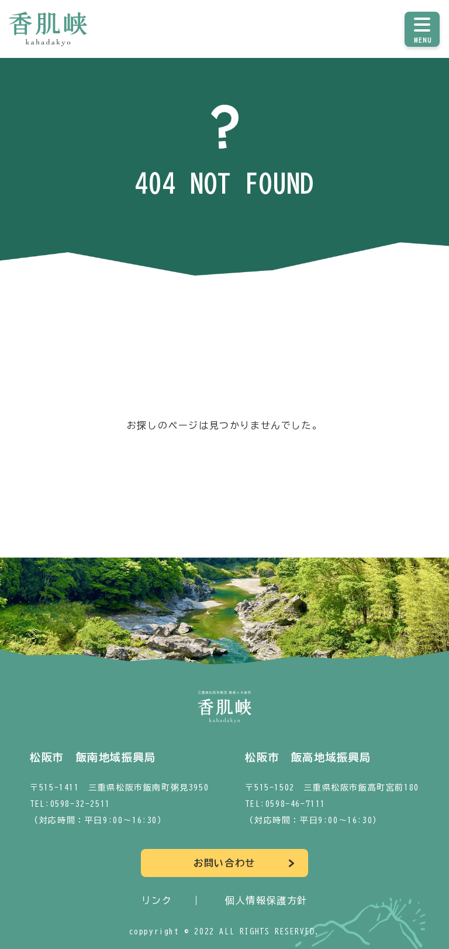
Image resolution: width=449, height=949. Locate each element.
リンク (156, 900)
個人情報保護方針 (266, 900)
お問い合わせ (224, 863)
